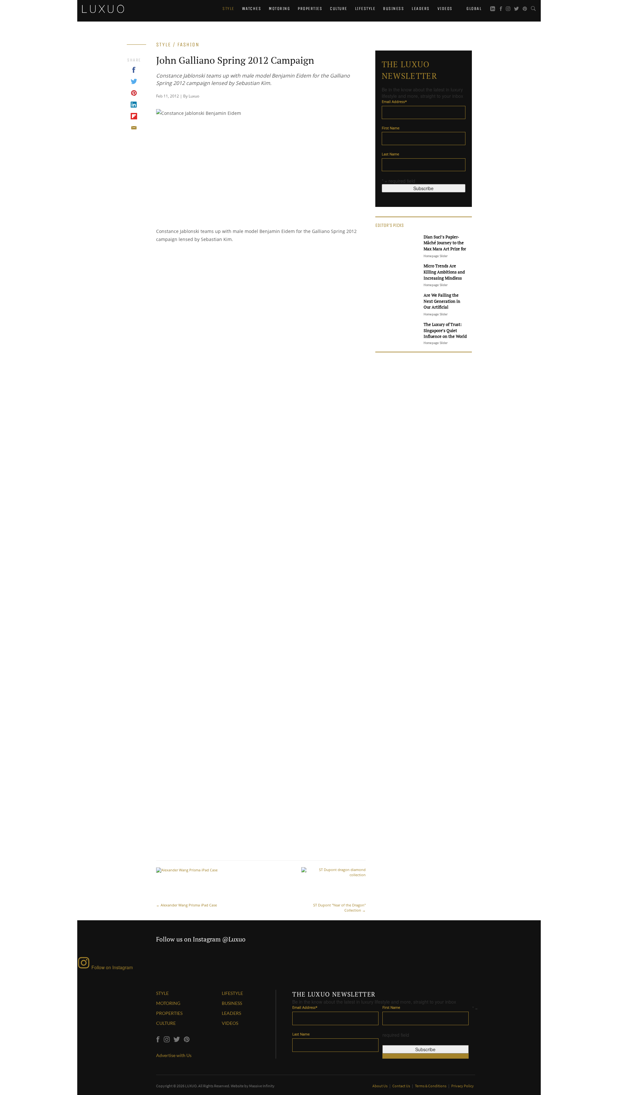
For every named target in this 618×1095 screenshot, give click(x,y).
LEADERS (231, 1013)
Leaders (421, 8)
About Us (380, 1085)
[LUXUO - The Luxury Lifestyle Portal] (103, 8)
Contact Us (401, 1085)
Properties (310, 8)
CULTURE (166, 1023)
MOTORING (168, 1003)
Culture (338, 8)
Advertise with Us (174, 1055)
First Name (390, 127)
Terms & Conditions (431, 1085)
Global (473, 8)
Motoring (279, 8)
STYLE (162, 993)
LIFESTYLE (232, 993)
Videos (445, 8)
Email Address (394, 101)
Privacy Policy (462, 1085)
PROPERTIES (169, 1013)
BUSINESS (232, 1003)
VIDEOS (230, 1023)
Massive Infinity (262, 1085)
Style (228, 8)
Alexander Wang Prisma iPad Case (186, 905)
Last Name (390, 154)
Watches (251, 8)
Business (393, 8)
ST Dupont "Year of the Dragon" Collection (339, 908)
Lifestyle (365, 8)
